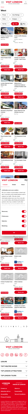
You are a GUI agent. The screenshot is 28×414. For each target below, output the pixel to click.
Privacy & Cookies (6, 397)
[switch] (24, 216)
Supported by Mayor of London (19, 384)
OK (14, 232)
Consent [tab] (5, 184)
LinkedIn (16, 354)
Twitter (21, 354)
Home (2, 7)
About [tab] (23, 184)
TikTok (2, 354)
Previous (1, 326)
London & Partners (6, 384)
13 (23, 326)
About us (17, 388)
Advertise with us (5, 391)
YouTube (7, 354)
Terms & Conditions (20, 394)
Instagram (11, 354)
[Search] (25, 2)
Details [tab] (14, 184)
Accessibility (4, 394)
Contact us (4, 388)
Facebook (25, 354)
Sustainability (18, 391)
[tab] (15, 23)
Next (26, 326)
